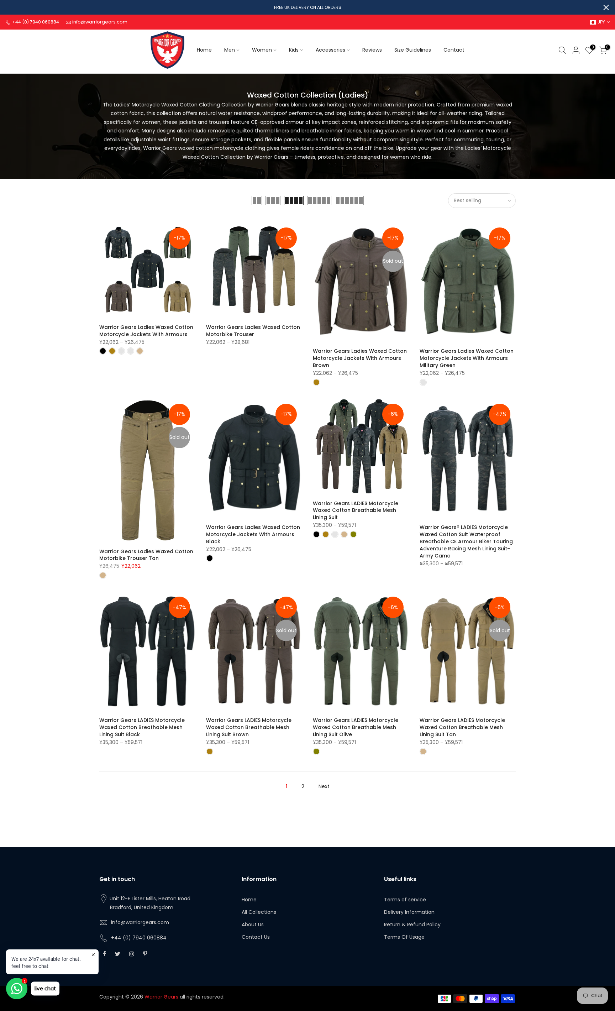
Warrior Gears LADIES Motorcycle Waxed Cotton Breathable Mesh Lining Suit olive (355, 727)
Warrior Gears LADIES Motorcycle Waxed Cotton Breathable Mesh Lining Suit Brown (248, 727)
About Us (253, 924)
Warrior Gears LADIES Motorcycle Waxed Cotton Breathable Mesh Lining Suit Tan (462, 727)
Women (262, 49)
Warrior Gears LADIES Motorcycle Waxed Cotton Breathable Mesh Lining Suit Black (142, 727)
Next (324, 786)
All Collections (259, 912)
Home (204, 49)
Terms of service (405, 899)
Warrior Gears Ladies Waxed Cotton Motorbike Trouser (253, 331)
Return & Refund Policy (412, 924)
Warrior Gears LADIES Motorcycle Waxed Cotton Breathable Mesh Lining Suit (355, 510)
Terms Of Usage (404, 937)
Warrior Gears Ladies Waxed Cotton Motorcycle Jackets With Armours (146, 331)
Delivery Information (409, 912)
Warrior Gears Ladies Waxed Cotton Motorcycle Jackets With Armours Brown (360, 358)
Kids (294, 49)
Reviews (372, 49)
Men (229, 49)
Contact (453, 49)
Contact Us (256, 937)
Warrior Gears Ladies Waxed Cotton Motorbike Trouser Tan (146, 555)
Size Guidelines (412, 49)
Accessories (330, 49)
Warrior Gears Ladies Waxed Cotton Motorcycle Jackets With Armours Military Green (467, 358)
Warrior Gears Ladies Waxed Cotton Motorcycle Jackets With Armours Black (253, 534)
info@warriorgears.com (140, 922)
